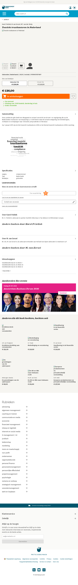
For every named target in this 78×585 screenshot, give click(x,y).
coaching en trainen (9, 414)
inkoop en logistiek (9, 428)
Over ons (56, 562)
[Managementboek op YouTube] (39, 569)
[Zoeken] (66, 14)
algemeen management (11, 410)
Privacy (49, 559)
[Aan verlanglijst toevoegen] (73, 96)
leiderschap (6, 442)
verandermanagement (10, 488)
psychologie (6, 478)
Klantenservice (8, 514)
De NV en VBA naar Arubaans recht (38, 381)
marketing (6, 446)
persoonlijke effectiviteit (11, 470)
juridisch (5, 439)
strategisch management (11, 485)
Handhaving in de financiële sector (64, 346)
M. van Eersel (16, 24)
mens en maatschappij (10, 449)
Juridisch (6, 19)
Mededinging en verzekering (38, 345)
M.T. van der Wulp (26, 24)
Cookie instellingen (66, 559)
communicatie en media (11, 417)
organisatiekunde (8, 460)
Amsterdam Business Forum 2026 (21, 289)
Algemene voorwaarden (30, 559)
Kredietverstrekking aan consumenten (10, 346)
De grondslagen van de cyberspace (10, 381)
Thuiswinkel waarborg (13, 559)
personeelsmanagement (11, 467)
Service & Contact (45, 562)
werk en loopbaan (8, 492)
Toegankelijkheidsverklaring (28, 562)
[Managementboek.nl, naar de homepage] (8, 8)
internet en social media (11, 432)
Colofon (42, 559)
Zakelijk (5, 518)
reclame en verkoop (9, 481)
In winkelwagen (15, 96)
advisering (6, 407)
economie (5, 421)
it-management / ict (9, 435)
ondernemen (7, 456)
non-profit (6, 453)
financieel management (11, 424)
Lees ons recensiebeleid (9, 206)
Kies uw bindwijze (8, 79)
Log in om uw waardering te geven (13, 197)
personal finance (8, 463)
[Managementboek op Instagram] (44, 569)
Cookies (55, 559)
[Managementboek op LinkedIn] (34, 569)
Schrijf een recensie (11, 202)
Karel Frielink (6, 24)
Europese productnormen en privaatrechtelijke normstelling (65, 381)
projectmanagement (9, 474)
